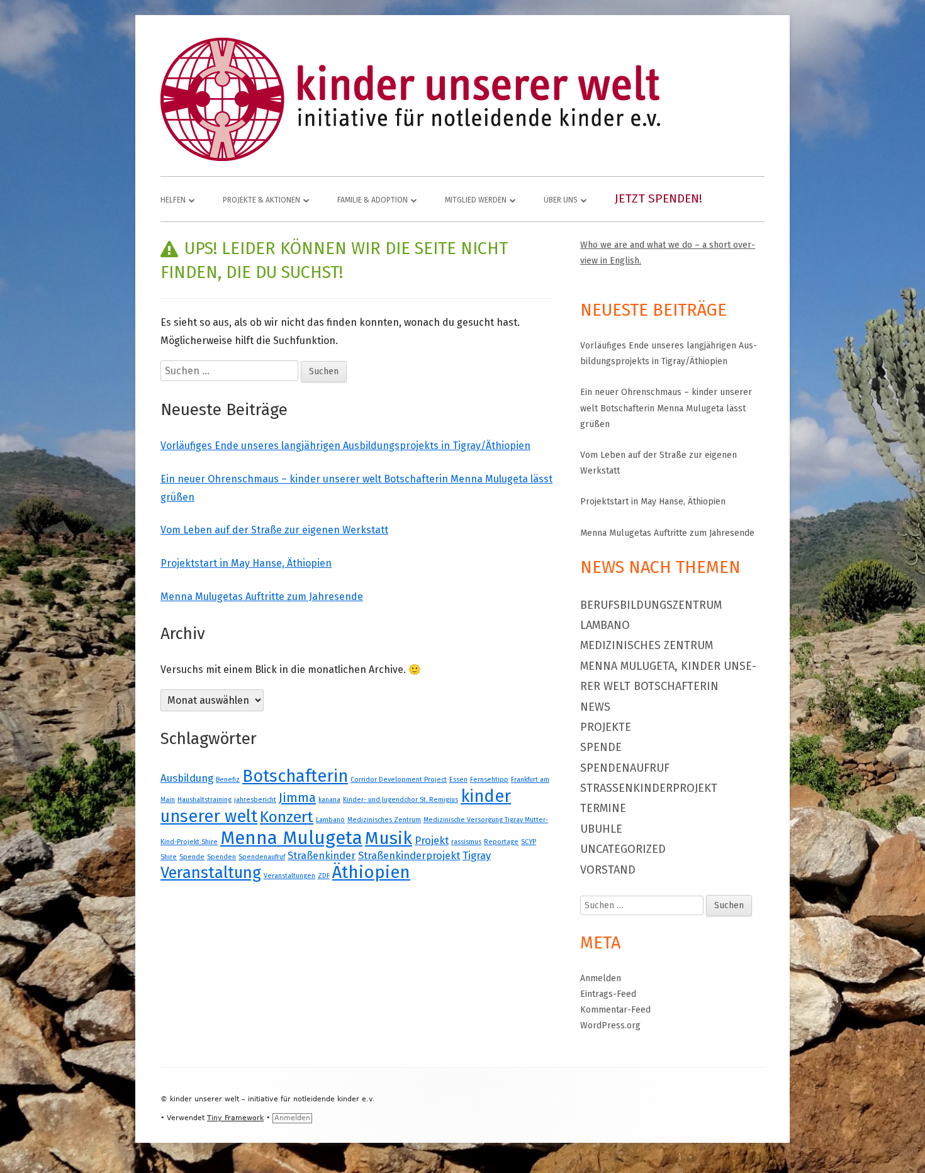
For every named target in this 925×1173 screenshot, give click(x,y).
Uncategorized (623, 849)
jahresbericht (255, 800)
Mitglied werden (476, 200)
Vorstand (608, 870)
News (595, 707)
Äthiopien (371, 872)
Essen (458, 780)
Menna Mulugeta (291, 838)
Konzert (286, 817)
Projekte (605, 727)
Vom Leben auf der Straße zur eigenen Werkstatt (274, 530)
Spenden (221, 857)
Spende (192, 857)
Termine (603, 808)
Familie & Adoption (372, 200)
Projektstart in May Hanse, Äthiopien (246, 563)
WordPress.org (610, 1025)
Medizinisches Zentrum (384, 820)
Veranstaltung (210, 872)
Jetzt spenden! (658, 198)
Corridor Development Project (398, 780)
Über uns (561, 200)
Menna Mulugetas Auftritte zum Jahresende (261, 597)
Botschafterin (295, 776)
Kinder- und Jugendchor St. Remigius (400, 800)
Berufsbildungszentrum (651, 605)
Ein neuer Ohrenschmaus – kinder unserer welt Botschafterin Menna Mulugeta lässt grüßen (666, 408)
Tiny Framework (235, 1118)
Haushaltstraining (204, 800)
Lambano (330, 820)
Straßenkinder (322, 855)
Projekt (432, 840)
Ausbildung (186, 778)
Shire (168, 857)
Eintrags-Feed (608, 994)
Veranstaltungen (289, 876)
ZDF (324, 876)
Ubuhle (601, 829)
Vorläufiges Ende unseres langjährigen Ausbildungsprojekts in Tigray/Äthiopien (345, 446)
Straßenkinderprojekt (409, 855)
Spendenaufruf (261, 857)
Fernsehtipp (489, 780)
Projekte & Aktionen (261, 200)
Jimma (297, 797)
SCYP (528, 842)
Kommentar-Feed (615, 1009)
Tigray (476, 855)
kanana (329, 800)
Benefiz (228, 780)
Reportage (501, 842)
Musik (388, 838)
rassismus (466, 842)
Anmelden (600, 978)
